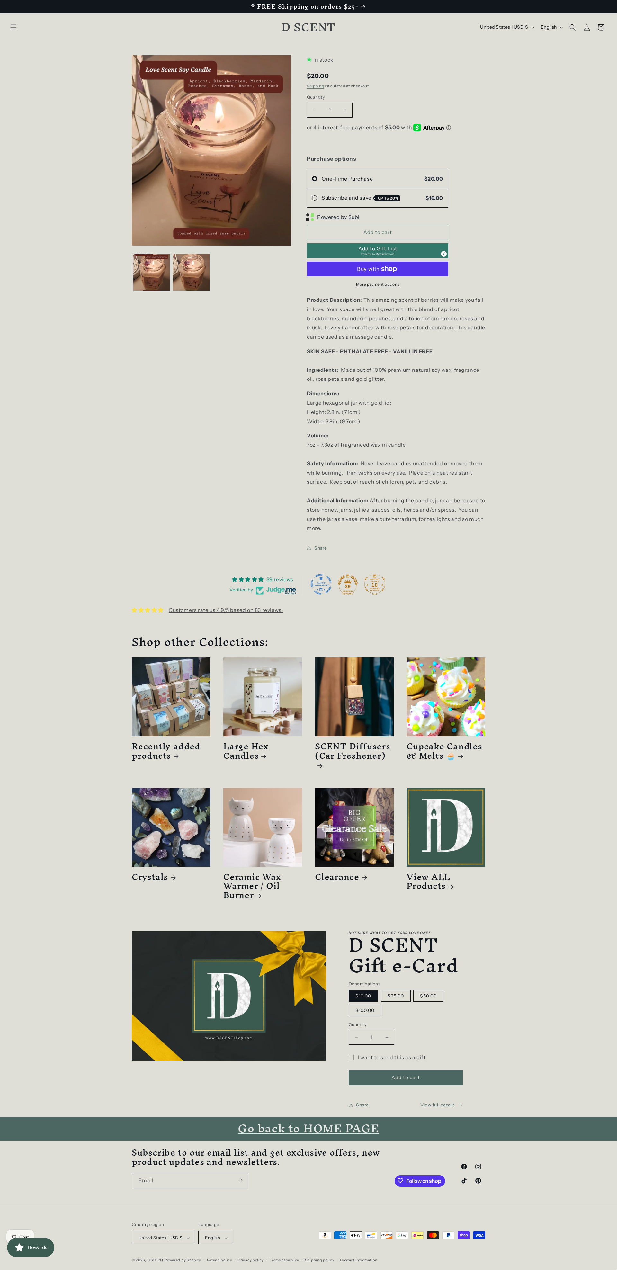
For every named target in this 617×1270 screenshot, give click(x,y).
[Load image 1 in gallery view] (151, 272)
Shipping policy (320, 1260)
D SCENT (156, 1260)
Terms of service (284, 1260)
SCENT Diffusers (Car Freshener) (352, 753)
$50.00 (428, 996)
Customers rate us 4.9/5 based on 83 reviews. (226, 610)
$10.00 (363, 996)
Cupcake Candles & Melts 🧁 (444, 751)
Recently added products (166, 751)
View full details (437, 1105)
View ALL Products (428, 881)
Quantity (316, 97)
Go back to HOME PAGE (308, 1128)
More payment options (377, 284)
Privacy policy (251, 1260)
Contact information (358, 1260)
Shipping (315, 86)
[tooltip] (444, 254)
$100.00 (364, 1010)
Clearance (337, 876)
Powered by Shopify (183, 1260)
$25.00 (396, 996)
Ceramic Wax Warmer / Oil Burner (252, 886)
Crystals (150, 876)
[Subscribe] (240, 1180)
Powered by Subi (338, 217)
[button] (13, 27)
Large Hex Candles (246, 751)
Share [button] (320, 548)
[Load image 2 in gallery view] (191, 272)
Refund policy (219, 1260)
